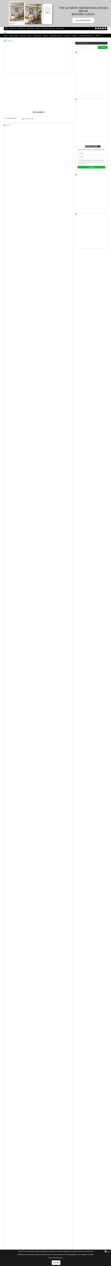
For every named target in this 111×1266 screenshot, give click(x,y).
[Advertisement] (38, 91)
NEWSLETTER (12, 28)
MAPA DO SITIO (60, 28)
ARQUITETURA (13, 36)
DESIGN (45, 36)
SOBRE (6, 28)
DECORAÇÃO (37, 36)
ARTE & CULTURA (25, 36)
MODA (75, 36)
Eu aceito (56, 1263)
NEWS (5, 36)
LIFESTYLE (67, 36)
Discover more (83, 20)
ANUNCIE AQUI (30, 28)
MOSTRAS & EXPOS (56, 36)
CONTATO (37, 28)
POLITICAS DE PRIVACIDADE (48, 28)
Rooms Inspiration (87, 36)
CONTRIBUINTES (21, 28)
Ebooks (98, 36)
